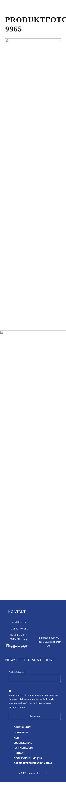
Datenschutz (22, 727)
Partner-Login (23, 748)
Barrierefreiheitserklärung (33, 763)
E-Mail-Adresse (17, 672)
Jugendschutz (23, 743)
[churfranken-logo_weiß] (16, 647)
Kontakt (19, 753)
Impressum (21, 732)
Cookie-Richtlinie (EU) (28, 758)
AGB (16, 738)
